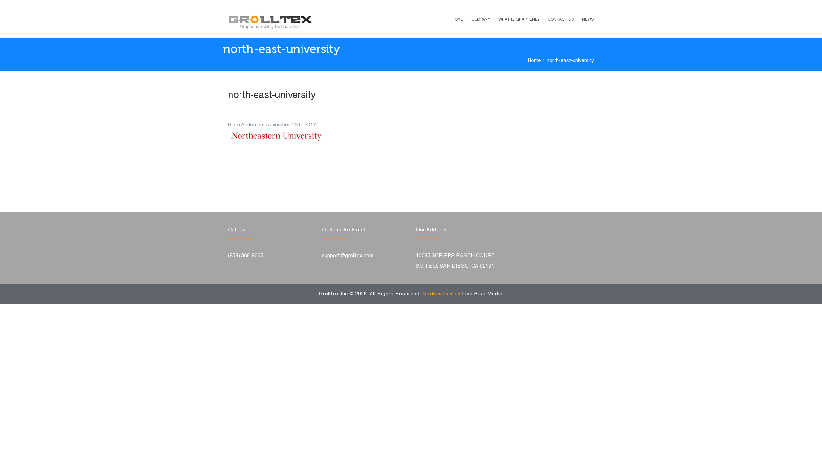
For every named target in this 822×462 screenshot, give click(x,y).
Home (457, 19)
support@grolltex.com (347, 256)
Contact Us (561, 19)
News (588, 19)
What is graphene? (519, 19)
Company (480, 19)
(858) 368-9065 (245, 256)
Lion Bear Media (482, 294)
